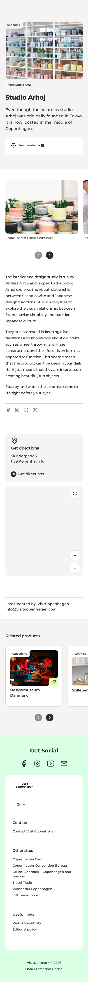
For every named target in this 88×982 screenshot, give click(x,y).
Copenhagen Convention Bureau (40, 865)
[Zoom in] (74, 555)
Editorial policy (25, 929)
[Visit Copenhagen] (25, 785)
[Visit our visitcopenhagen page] (24, 763)
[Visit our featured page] (51, 763)
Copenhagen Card (28, 859)
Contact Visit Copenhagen (34, 831)
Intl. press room (25, 895)
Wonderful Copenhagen (32, 889)
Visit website (29, 145)
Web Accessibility (27, 923)
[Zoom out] (74, 568)
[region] (44, 531)
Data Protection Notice (44, 969)
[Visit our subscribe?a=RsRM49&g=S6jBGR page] (64, 763)
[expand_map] (75, 494)
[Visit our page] (37, 763)
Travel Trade (22, 883)
